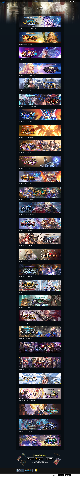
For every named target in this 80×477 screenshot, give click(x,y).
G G (32, 1)
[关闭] (79, 475)
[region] (40, 475)
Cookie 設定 (54, 475)
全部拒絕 (61, 475)
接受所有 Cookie (68, 475)
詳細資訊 (39, 475)
